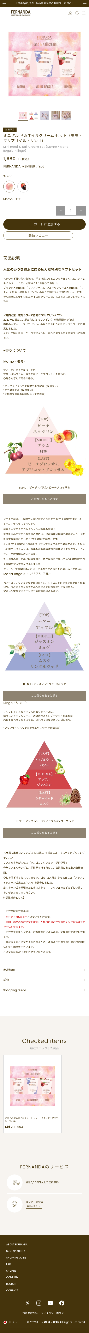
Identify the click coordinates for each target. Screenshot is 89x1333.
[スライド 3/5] (44, 115)
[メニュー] (5, 13)
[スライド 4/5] (55, 115)
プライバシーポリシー (54, 1313)
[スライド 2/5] (33, 115)
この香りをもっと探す (44, 499)
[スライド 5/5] (66, 115)
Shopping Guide (14, 990)
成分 (6, 980)
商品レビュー (38, 235)
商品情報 (9, 970)
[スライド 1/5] (23, 115)
